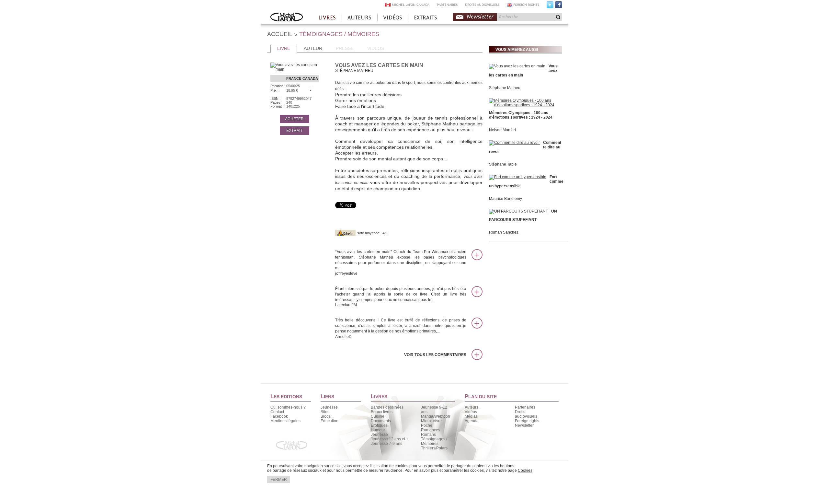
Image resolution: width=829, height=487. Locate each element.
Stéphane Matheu (504, 88)
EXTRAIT (294, 130)
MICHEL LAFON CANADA (410, 5)
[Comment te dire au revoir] (514, 142)
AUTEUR (313, 48)
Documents (381, 421)
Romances (430, 430)
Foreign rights (527, 421)
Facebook (558, 6)
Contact (277, 412)
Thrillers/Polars (434, 448)
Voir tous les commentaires (435, 355)
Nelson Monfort (502, 130)
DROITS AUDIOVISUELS (482, 5)
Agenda (472, 421)
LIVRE (283, 48)
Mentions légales (285, 421)
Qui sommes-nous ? (288, 407)
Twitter (550, 6)
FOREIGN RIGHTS (526, 5)
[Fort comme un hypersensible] (517, 177)
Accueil (286, 18)
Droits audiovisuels (526, 414)
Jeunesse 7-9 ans (386, 443)
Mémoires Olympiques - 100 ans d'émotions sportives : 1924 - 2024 (520, 115)
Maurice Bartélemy (505, 198)
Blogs (326, 416)
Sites (325, 412)
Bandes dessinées (387, 407)
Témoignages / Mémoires (434, 441)
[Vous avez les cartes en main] (517, 66)
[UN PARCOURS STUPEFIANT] (518, 211)
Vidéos (471, 412)
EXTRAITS (425, 17)
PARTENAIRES (447, 5)
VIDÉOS (392, 17)
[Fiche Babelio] (345, 233)
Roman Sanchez (503, 232)
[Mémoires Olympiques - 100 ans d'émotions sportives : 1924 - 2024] (524, 105)
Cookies (525, 470)
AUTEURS (359, 17)
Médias (471, 416)
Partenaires (525, 407)
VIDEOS (375, 48)
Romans (428, 434)
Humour (378, 430)
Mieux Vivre (431, 421)
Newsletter (480, 16)
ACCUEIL (279, 34)
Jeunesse (329, 407)
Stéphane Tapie (503, 164)
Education (329, 421)
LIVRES (327, 17)
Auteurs (471, 407)
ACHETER (294, 119)
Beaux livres (381, 412)
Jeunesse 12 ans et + (389, 439)
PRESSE (345, 48)
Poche (426, 425)
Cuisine (377, 416)
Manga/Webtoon (435, 416)
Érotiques (379, 425)
